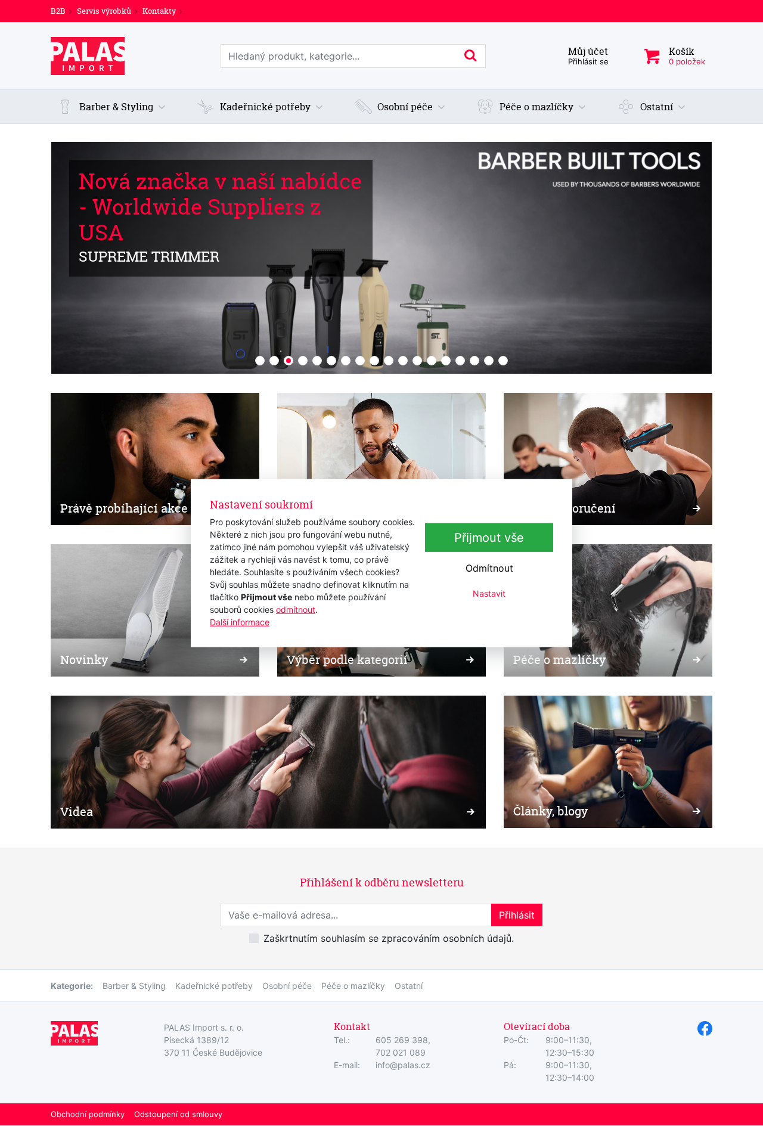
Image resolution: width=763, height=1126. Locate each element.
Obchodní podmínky (88, 1114)
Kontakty (159, 10)
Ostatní (409, 986)
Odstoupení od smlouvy (178, 1114)
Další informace (239, 622)
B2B (58, 10)
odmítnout (295, 609)
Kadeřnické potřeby (214, 986)
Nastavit (489, 593)
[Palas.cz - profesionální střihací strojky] (88, 56)
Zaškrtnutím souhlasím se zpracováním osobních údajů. (388, 938)
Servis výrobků (104, 10)
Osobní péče (287, 986)
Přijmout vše (489, 538)
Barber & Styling (134, 986)
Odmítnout (489, 568)
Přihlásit (517, 915)
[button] (111, 106)
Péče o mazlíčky (353, 986)
